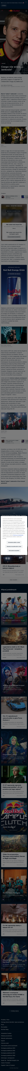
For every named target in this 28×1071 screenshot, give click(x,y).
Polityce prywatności (18, 535)
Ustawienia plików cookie (14, 542)
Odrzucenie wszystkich (14, 550)
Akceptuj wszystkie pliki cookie (14, 546)
